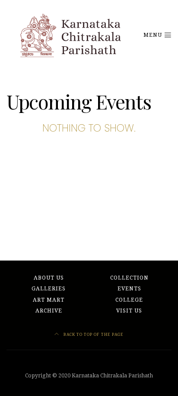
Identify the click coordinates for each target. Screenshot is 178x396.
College (129, 300)
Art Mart (48, 300)
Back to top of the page (93, 334)
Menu (153, 35)
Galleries (49, 289)
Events (129, 289)
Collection (129, 278)
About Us (49, 278)
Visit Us (129, 311)
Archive (48, 311)
